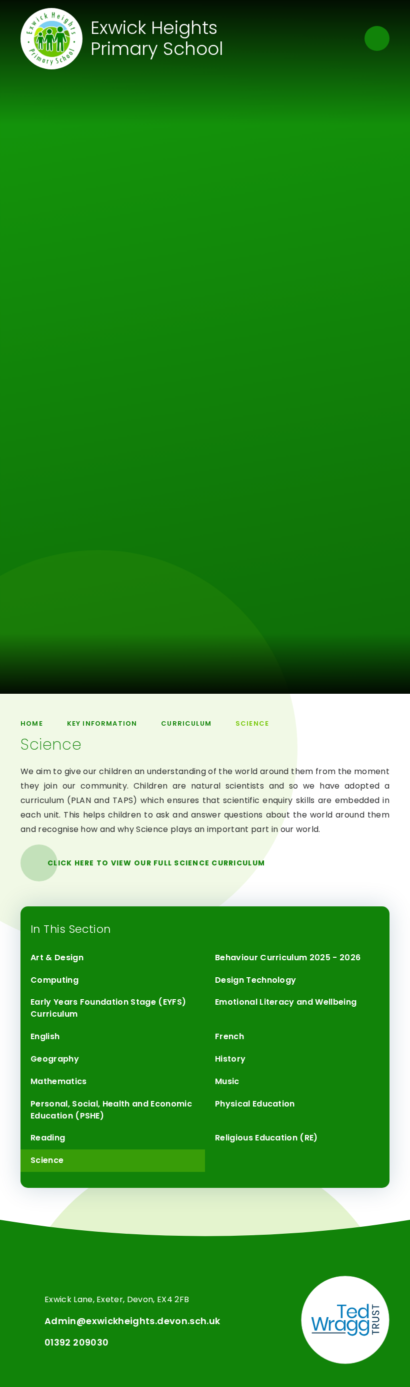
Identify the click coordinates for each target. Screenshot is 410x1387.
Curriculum (186, 723)
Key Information (102, 723)
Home (31, 723)
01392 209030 (76, 1342)
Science (252, 723)
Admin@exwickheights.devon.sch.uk (132, 1321)
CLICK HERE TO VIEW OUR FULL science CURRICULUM (156, 863)
